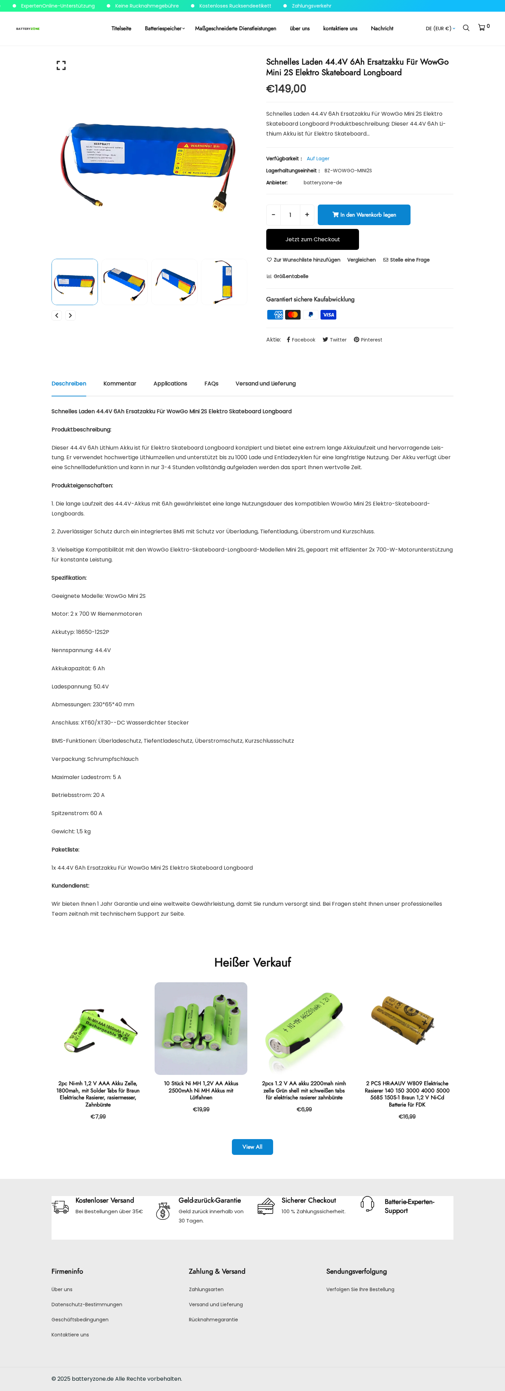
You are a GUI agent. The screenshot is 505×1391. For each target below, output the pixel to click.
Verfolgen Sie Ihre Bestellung (360, 1289)
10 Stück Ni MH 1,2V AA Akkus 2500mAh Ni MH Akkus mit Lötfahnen (201, 1090)
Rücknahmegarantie (213, 1319)
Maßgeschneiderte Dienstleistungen (235, 28)
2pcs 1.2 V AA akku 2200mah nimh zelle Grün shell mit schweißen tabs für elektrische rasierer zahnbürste (304, 1090)
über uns (300, 28)
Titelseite (121, 28)
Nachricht (382, 28)
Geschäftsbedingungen (80, 1319)
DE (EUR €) (439, 28)
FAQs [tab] (211, 383)
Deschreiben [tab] (69, 383)
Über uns (62, 1289)
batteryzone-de (323, 182)
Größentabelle (290, 276)
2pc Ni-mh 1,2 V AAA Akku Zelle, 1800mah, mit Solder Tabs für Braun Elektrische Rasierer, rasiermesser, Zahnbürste (97, 1094)
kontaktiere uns (340, 28)
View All (252, 1147)
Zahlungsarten (206, 1289)
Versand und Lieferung (216, 1304)
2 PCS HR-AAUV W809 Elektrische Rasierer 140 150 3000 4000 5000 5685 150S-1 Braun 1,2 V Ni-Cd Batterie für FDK (407, 1094)
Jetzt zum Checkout (312, 239)
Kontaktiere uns (70, 1334)
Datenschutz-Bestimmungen (87, 1304)
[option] (149, 154)
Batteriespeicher (163, 28)
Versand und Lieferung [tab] (266, 383)
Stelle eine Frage (409, 259)
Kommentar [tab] (119, 383)
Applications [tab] (170, 383)
